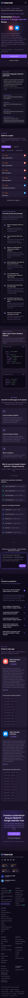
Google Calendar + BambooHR (9, 775)
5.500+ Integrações (19, 901)
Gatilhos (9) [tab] (7, 146)
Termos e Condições (5, 989)
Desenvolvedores (5, 929)
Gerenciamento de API (6, 901)
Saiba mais (6, 690)
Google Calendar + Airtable (9, 778)
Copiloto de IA (20, 905)
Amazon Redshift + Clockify (9, 715)
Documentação (4, 941)
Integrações (7, 8)
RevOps (3, 931)
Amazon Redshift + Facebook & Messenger (12, 701)
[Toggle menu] (25, 2)
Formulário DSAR (21, 993)
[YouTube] (8, 860)
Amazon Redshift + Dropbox (9, 718)
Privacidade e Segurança (19, 991)
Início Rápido (4, 939)
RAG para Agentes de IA (6, 899)
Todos (3, 150)
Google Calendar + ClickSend (9, 795)
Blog (2, 943)
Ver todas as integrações (14, 838)
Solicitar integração (5, 978)
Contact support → (17, 583)
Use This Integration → (14, 156)
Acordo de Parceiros (5, 995)
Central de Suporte (5, 976)
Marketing (3, 910)
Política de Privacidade (14, 989)
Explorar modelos (14, 60)
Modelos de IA (18, 892)
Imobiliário (3, 914)
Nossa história (4, 956)
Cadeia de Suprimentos (6, 927)
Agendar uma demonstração (4, 973)
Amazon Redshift (16, 8)
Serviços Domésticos (5, 912)
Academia (3, 947)
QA (1, 933)
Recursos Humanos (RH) (6, 918)
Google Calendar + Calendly (9, 792)
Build (21, 566)
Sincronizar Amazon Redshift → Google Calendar (11, 555)
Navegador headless (20, 899)
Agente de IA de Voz (20, 969)
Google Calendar (19, 150)
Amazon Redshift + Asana (8, 704)
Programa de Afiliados (20, 941)
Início (2, 8)
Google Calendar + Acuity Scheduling (11, 786)
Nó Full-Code (18, 896)
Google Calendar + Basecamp (9, 784)
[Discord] (11, 860)
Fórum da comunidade (6, 949)
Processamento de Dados (6, 993)
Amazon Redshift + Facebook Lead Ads (11, 721)
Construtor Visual (19, 890)
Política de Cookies (4, 991)
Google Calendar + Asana (8, 781)
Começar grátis (14, 56)
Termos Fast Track (13, 995)
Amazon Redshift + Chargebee (9, 709)
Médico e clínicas (5, 916)
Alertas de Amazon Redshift (7, 557)
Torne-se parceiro (19, 939)
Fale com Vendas (5, 970)
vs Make (17, 954)
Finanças (3, 925)
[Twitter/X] (2, 860)
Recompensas (4, 960)
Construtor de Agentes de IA (6, 893)
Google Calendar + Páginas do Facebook (11, 772)
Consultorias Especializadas (4, 981)
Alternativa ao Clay (19, 958)
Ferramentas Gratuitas (6, 945)
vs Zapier (17, 952)
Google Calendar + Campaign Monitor (11, 789)
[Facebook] (14, 860)
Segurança (3, 962)
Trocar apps (14, 476)
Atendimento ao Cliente (6, 920)
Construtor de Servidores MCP (7, 896)
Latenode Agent (6, 890)
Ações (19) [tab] (16, 146)
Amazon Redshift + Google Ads (9, 724)
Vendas (2, 922)
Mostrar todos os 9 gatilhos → (14, 200)
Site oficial (14, 664)
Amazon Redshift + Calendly (9, 707)
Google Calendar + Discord (9, 798)
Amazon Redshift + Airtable (9, 698)
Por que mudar (18, 950)
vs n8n (16, 956)
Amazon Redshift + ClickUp (9, 712)
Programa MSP (18, 943)
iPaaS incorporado (5, 904)
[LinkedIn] (5, 860)
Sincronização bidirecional (18, 557)
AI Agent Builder (19, 894)
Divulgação (14, 993)
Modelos (17, 903)
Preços (2, 958)
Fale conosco (4, 968)
